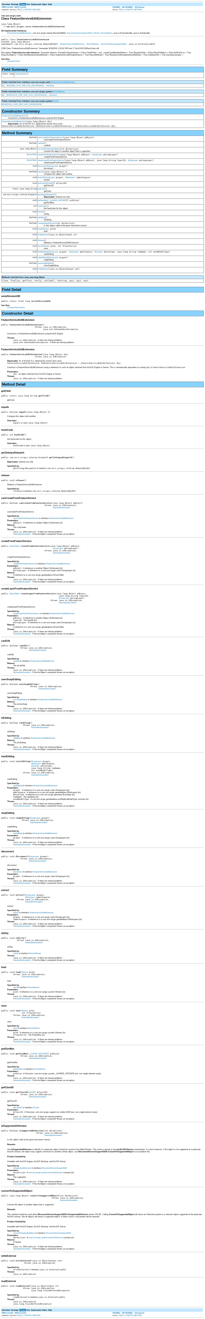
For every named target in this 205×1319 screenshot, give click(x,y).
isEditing (41, 217)
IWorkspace (70, 177)
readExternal (43, 235)
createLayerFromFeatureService (51, 160)
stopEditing (42, 258)
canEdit (41, 143)
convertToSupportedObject (49, 149)
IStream (46, 229)
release (41, 240)
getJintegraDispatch (46, 195)
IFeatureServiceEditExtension (19, 33)
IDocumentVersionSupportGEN (79, 33)
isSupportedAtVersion (47, 223)
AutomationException (61, 508)
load (39, 229)
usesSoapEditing (45, 263)
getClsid (41, 189)
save (40, 246)
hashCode (42, 206)
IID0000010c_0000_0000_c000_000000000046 (22, 104)
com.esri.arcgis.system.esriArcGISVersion (45, 1173)
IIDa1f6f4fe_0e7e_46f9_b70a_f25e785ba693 (25, 86)
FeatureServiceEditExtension (14, 116)
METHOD (37, 10)
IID (3, 86)
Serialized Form (13, 61)
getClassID (42, 183)
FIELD (19, 10)
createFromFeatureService (49, 155)
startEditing (42, 252)
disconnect (42, 166)
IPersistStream (107, 33)
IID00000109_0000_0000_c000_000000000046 (27, 95)
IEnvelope (98, 252)
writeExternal (43, 269)
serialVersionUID (22, 74)
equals (40, 172)
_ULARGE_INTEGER (57, 200)
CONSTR (27, 10)
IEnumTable (32, 154)
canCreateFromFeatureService (50, 137)
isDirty (40, 212)
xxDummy (50, 86)
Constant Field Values (16, 307)
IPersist (96, 33)
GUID (50, 183)
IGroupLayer (97, 155)
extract (40, 177)
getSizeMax (42, 200)
